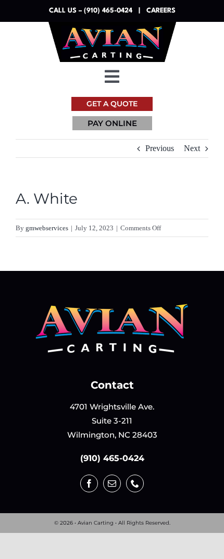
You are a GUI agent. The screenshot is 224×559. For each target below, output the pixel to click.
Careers (161, 10)
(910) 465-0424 (112, 458)
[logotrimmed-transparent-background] (112, 306)
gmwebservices (47, 228)
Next (192, 148)
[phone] (135, 483)
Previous (159, 148)
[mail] (112, 483)
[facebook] (89, 483)
